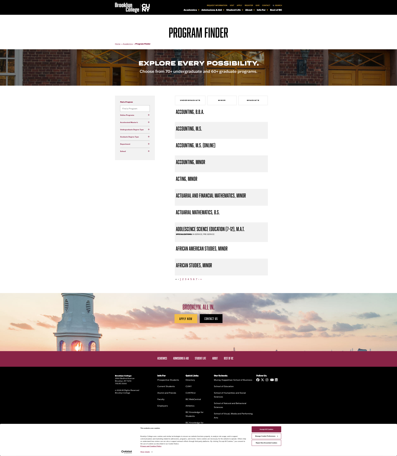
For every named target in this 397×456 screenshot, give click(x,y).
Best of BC (276, 9)
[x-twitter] (262, 379)
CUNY (189, 386)
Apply (239, 5)
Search (278, 5)
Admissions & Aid (211, 9)
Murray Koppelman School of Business (233, 380)
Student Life (233, 9)
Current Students (166, 386)
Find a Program (126, 102)
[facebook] (257, 379)
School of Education (224, 386)
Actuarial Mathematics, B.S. (198, 212)
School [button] (123, 151)
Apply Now (186, 319)
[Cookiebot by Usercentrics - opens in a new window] (127, 452)
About (248, 9)
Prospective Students (168, 380)
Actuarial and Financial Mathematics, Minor (211, 195)
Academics (190, 9)
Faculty (160, 399)
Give (257, 5)
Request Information (217, 5)
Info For (261, 9)
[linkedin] (276, 379)
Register (249, 5)
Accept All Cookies (266, 429)
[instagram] (267, 379)
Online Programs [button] (127, 115)
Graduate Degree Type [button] (129, 137)
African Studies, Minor (194, 265)
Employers (162, 405)
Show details (145, 452)
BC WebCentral (193, 399)
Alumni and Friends (166, 392)
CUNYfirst (191, 392)
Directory (190, 380)
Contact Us (211, 318)
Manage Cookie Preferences (265, 436)
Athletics (190, 405)
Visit (232, 5)
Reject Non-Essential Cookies (266, 443)
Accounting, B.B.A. (190, 112)
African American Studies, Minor (202, 248)
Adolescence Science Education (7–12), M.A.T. (210, 229)
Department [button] (125, 144)
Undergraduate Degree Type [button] (132, 129)
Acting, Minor (186, 179)
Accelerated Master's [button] (129, 122)
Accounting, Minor (190, 162)
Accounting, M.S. (189, 128)
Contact (266, 5)
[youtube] (271, 379)
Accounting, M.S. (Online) (195, 145)
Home (117, 44)
